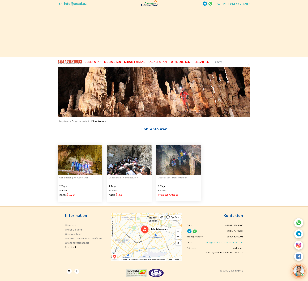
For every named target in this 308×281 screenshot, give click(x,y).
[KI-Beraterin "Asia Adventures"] (298, 270)
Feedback (71, 247)
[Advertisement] (154, 32)
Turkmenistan (179, 62)
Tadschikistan (134, 62)
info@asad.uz (75, 3)
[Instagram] (298, 245)
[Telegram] (298, 233)
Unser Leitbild (73, 229)
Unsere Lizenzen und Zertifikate (84, 238)
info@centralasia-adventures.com (224, 242)
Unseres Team (73, 234)
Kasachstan (157, 62)
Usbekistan (93, 62)
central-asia (80, 121)
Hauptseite (64, 121)
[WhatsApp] (298, 222)
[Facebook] (298, 256)
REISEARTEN (201, 62)
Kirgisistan (112, 62)
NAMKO (239, 271)
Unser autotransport (77, 243)
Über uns (70, 225)
